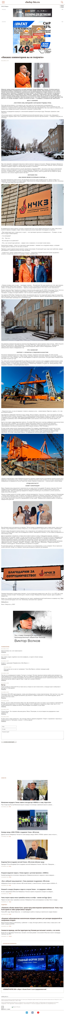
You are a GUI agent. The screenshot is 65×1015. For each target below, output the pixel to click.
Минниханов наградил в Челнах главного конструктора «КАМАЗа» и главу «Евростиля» (26, 802)
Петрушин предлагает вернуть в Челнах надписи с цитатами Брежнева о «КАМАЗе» (25, 873)
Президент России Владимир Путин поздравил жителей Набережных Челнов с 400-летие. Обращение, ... (28, 864)
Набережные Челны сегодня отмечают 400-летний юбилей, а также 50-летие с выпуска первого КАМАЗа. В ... (29, 883)
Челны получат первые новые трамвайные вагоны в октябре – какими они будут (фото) (26, 897)
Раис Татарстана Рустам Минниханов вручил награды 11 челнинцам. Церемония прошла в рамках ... (27, 804)
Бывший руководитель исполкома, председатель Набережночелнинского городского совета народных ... (28, 875)
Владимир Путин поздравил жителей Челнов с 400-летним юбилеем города (22, 862)
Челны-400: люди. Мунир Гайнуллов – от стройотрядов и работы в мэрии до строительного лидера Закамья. (29, 912)
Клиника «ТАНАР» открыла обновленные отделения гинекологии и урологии (25, 989)
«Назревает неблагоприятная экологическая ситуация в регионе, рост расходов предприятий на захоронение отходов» (31, 919)
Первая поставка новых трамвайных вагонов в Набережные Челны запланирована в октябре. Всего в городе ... (30, 900)
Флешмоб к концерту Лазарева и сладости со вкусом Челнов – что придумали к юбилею (26, 889)
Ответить (3, 652)
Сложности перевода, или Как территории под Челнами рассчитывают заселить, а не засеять (30, 930)
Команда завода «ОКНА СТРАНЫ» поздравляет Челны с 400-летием (20, 832)
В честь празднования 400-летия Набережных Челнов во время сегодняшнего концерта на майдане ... (27, 891)
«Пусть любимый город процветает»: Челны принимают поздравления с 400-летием (25, 881)
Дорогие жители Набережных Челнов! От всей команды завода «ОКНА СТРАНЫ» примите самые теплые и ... (29, 834)
